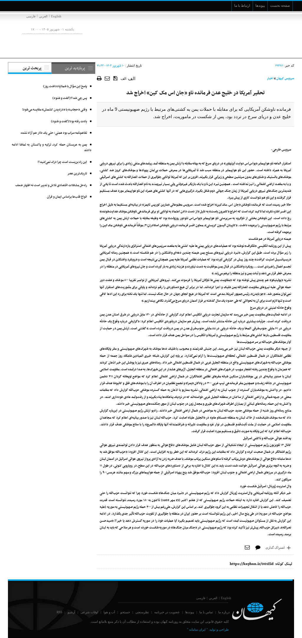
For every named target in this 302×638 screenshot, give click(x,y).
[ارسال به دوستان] (107, 78)
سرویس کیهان (285, 78)
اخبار (270, 78)
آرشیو (71, 612)
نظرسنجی (142, 612)
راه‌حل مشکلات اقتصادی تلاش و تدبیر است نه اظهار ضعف (51, 185)
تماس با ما (206, 612)
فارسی (30, 16)
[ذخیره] (115, 78)
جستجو (125, 612)
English (56, 16)
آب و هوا (109, 612)
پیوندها (189, 612)
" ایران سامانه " (197, 629)
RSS (59, 612)
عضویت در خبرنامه (167, 612)
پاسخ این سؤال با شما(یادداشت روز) (65, 86)
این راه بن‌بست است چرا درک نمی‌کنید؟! (62, 162)
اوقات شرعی (89, 612)
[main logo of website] (255, 34)
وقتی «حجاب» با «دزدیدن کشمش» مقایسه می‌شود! (54, 110)
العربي (43, 16)
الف (123, 79)
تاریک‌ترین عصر (77, 173)
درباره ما (224, 612)
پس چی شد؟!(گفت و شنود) (69, 98)
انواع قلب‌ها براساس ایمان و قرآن (67, 197)
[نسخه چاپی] (99, 78)
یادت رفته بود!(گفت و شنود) (69, 121)
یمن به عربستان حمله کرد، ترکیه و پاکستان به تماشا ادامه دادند (51, 147)
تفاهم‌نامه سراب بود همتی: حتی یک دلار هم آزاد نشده (54, 133)
